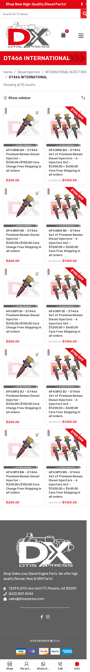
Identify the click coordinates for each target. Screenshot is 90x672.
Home (7, 72)
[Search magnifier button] (85, 13)
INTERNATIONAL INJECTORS (66, 72)
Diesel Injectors (29, 72)
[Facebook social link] (81, 4)
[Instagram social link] (48, 617)
